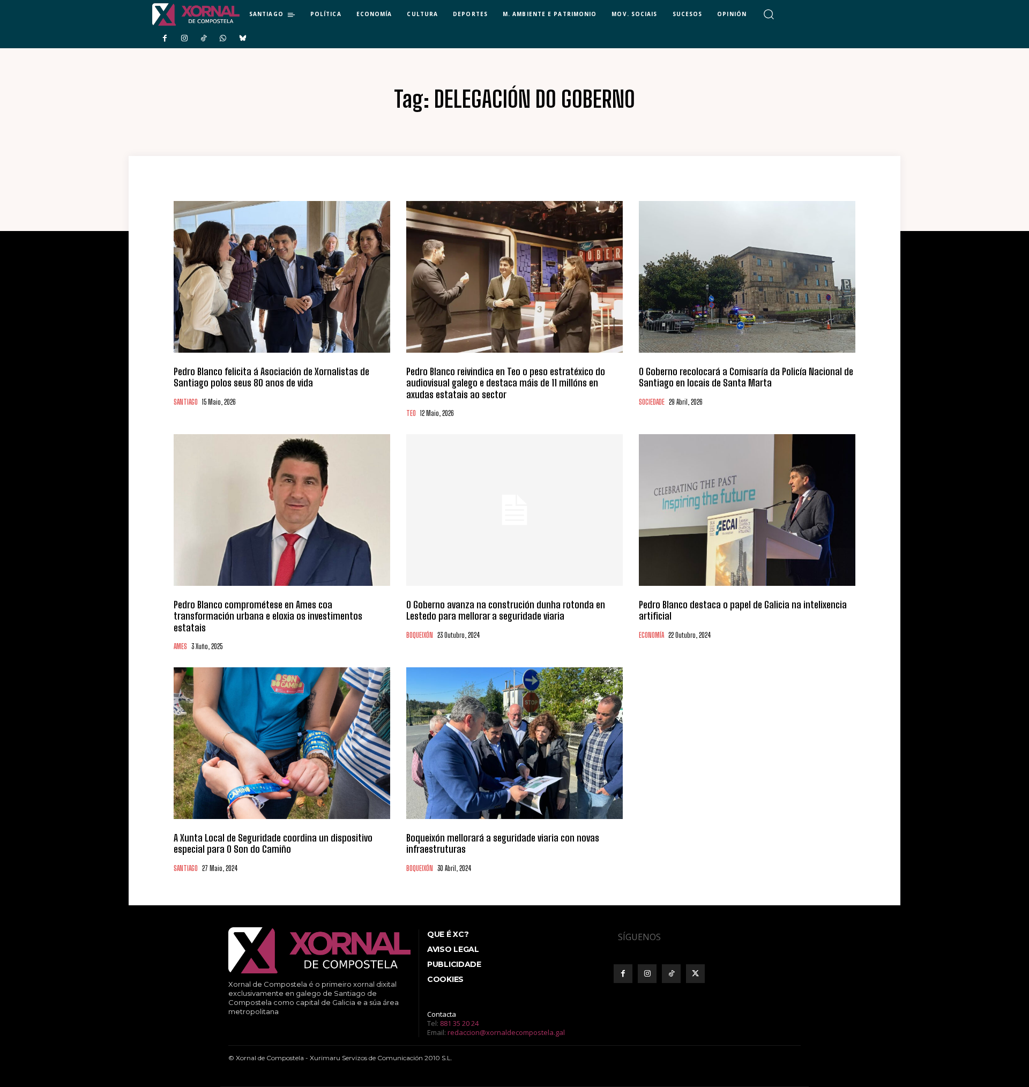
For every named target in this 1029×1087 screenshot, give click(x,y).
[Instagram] (183, 38)
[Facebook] (164, 38)
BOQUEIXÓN (419, 635)
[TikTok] (203, 38)
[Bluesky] (242, 38)
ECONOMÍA (651, 635)
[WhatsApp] (223, 38)
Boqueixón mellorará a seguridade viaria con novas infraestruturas (502, 843)
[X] (695, 973)
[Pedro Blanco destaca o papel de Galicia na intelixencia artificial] (747, 510)
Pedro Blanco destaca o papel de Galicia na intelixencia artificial (743, 610)
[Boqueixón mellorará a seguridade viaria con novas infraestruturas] (514, 743)
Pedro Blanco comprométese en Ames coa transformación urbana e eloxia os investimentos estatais (268, 616)
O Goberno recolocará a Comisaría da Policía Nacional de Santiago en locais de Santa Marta (746, 377)
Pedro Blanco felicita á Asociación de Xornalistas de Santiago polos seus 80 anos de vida (271, 377)
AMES (180, 647)
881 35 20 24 (459, 1023)
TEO (411, 414)
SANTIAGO (186, 402)
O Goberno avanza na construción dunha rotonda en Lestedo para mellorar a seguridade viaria (505, 610)
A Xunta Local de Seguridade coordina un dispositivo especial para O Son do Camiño (273, 843)
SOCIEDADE (652, 402)
